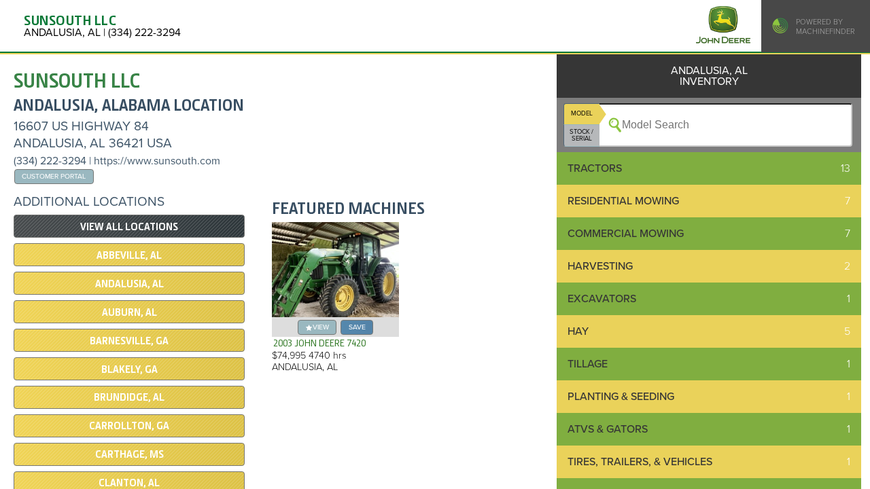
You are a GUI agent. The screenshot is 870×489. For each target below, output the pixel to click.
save (357, 327)
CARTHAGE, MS (129, 454)
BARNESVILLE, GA (129, 341)
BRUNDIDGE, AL (129, 397)
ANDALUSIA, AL (129, 283)
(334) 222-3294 (50, 161)
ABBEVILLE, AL (129, 255)
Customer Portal (54, 176)
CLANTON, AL (129, 482)
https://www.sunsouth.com (157, 161)
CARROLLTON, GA (129, 425)
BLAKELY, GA (129, 369)
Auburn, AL (129, 312)
